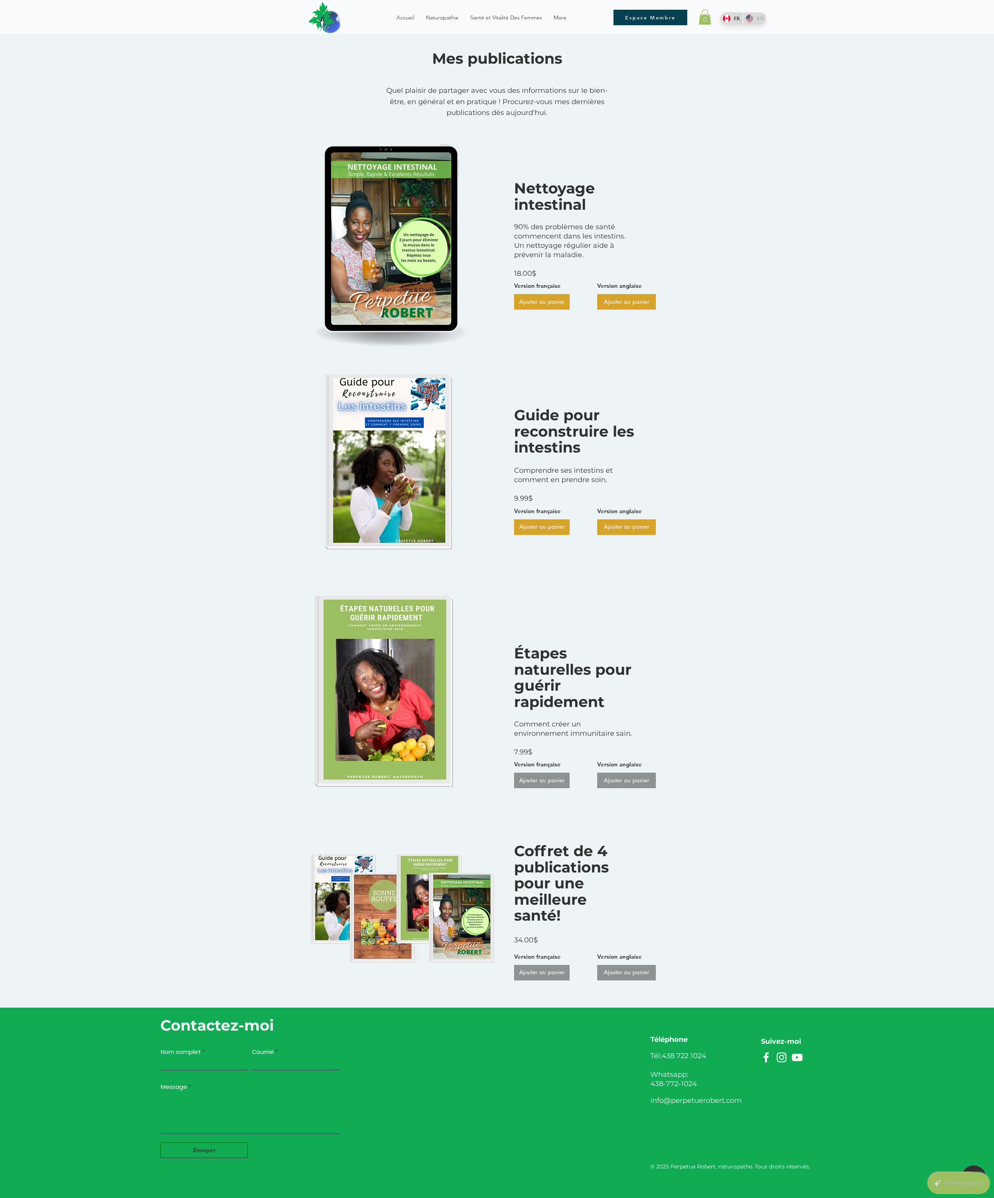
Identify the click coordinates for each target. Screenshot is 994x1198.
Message (174, 1087)
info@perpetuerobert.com (696, 1100)
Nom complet (181, 1052)
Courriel (263, 1052)
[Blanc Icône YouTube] (797, 1057)
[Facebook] (766, 1057)
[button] (705, 16)
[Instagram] (781, 1057)
